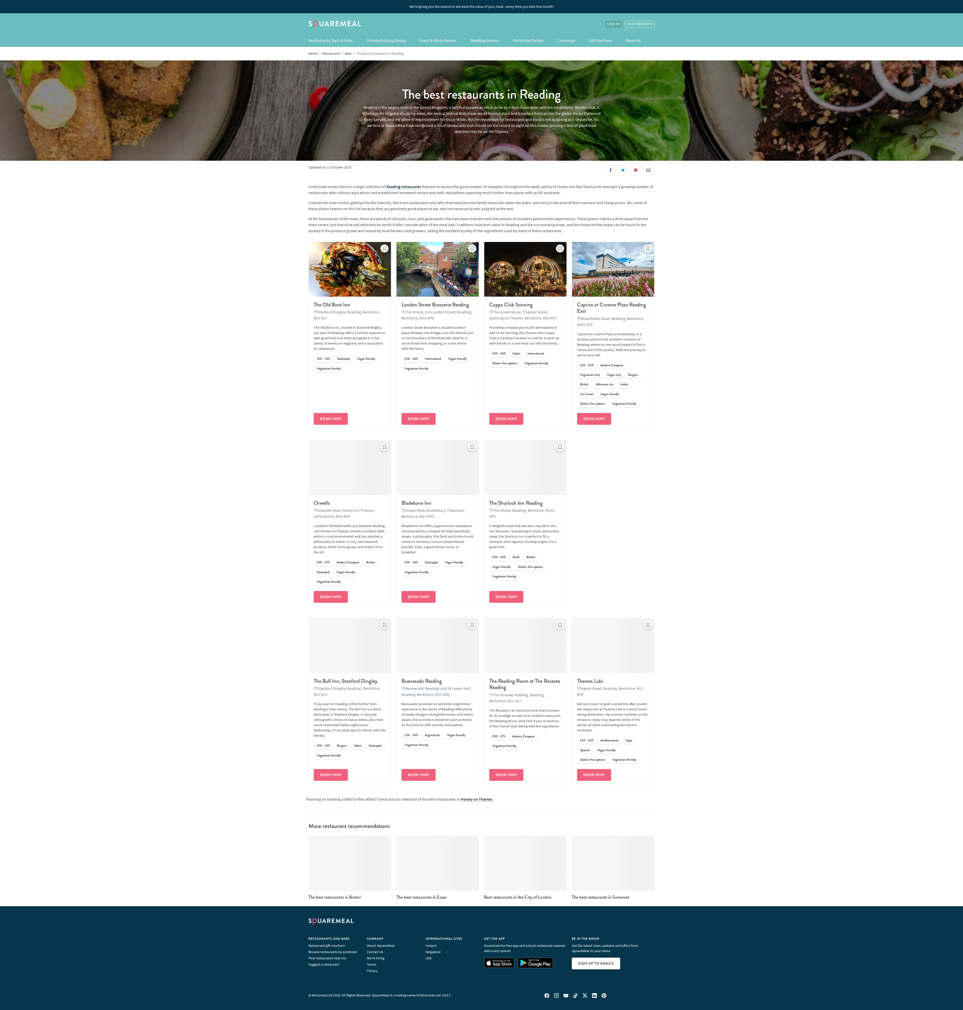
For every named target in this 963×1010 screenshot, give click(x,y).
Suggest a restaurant (323, 964)
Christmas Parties (528, 40)
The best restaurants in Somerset (600, 897)
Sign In (613, 24)
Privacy (372, 970)
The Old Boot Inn (332, 304)
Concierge (566, 40)
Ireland (431, 945)
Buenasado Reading (422, 681)
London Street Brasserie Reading (435, 304)
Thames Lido (590, 681)
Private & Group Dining (386, 40)
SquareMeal (334, 24)
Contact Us (375, 952)
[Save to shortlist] (384, 248)
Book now (331, 418)
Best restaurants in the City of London (517, 897)
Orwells (322, 503)
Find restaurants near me (327, 958)
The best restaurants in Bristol (334, 897)
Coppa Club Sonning (511, 304)
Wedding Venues (484, 40)
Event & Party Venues (438, 40)
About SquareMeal (380, 945)
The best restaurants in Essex (421, 897)
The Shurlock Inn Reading (516, 503)
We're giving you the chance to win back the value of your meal (482, 6)
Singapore (433, 952)
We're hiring (375, 958)
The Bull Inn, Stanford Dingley (345, 681)
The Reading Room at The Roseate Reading (524, 684)
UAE (429, 958)
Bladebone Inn (416, 503)
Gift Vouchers (600, 40)
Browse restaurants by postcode (332, 952)
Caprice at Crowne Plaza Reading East (611, 308)
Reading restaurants (403, 186)
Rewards (633, 40)
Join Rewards (639, 24)
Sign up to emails (596, 963)
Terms (371, 964)
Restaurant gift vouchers (326, 945)
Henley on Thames (476, 799)
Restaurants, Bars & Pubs (330, 40)
